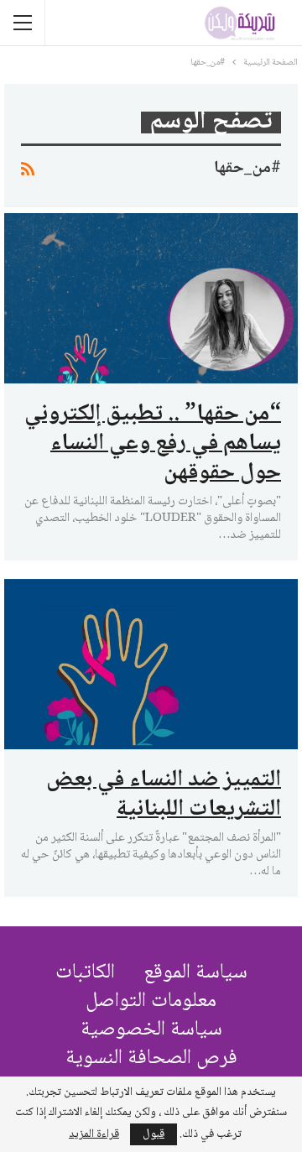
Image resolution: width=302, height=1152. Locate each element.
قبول (153, 1134)
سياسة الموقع (195, 973)
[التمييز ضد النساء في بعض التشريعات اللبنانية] (151, 664)
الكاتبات (85, 973)
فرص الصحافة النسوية (151, 1058)
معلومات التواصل (151, 1001)
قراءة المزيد (94, 1134)
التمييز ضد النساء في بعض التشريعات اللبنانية (163, 795)
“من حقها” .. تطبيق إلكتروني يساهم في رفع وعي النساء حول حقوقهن (152, 443)
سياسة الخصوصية (151, 1030)
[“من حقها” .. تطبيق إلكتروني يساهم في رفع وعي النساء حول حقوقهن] (151, 298)
